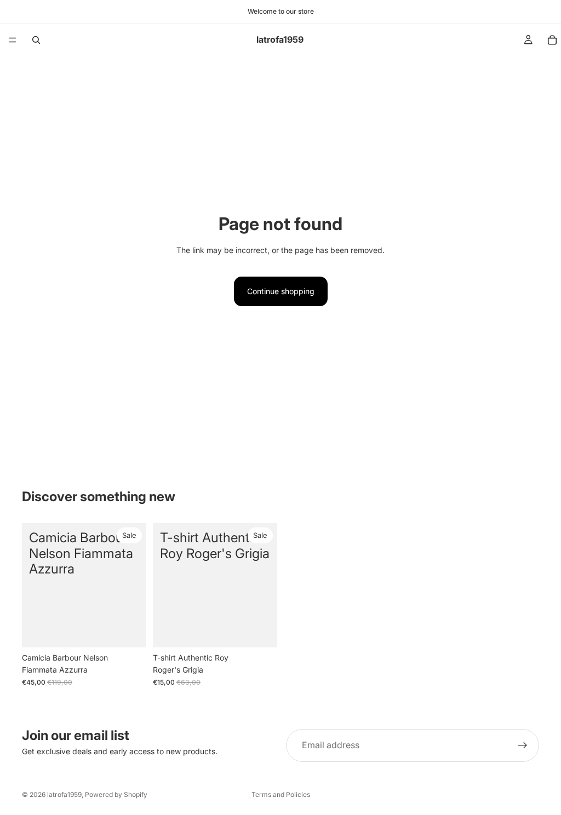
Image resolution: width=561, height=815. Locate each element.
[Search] (36, 40)
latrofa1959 (64, 794)
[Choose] (129, 630)
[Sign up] (522, 745)
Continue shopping (280, 291)
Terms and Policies (280, 794)
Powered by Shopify (116, 794)
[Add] (260, 630)
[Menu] (12, 40)
